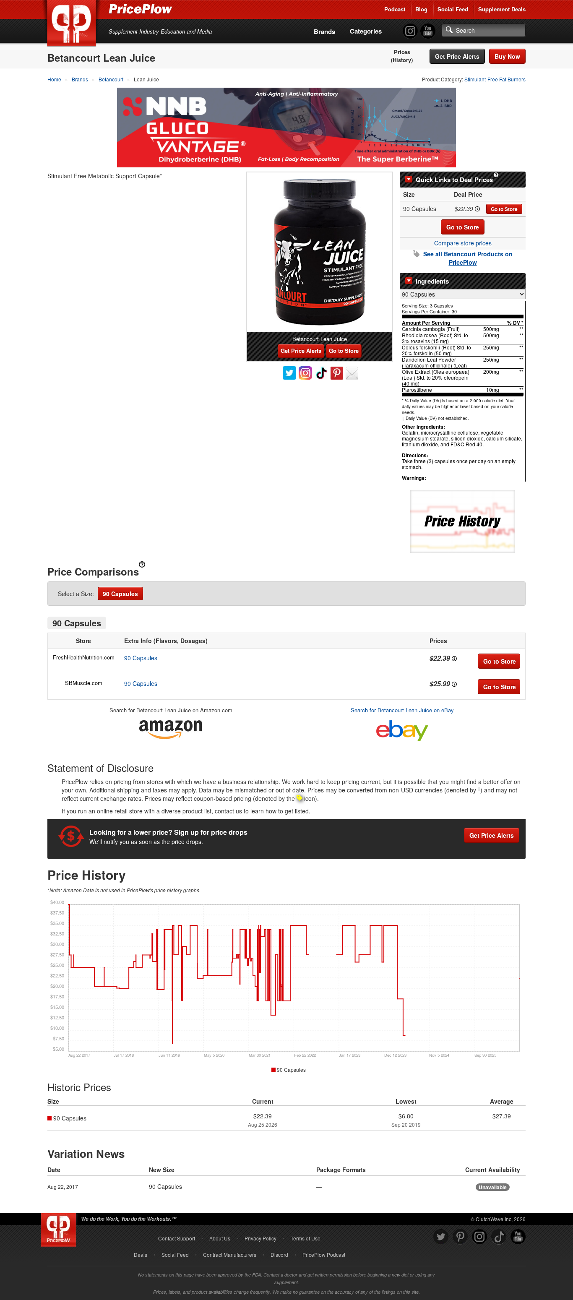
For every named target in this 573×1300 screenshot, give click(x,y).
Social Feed (453, 9)
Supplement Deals (502, 9)
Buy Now (507, 56)
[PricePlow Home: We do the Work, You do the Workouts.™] (73, 24)
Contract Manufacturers (229, 1254)
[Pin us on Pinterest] (460, 1237)
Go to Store (504, 209)
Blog (421, 9)
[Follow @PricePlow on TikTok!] (498, 1237)
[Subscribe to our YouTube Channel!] (427, 31)
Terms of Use (305, 1238)
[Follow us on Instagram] (479, 1237)
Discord (279, 1254)
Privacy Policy (260, 1238)
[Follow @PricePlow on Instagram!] (410, 31)
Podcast (394, 9)
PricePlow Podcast (323, 1254)
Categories (366, 31)
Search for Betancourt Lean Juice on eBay (402, 710)
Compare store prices (463, 243)
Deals (140, 1254)
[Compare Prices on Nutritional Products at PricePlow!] (60, 1228)
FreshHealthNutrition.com (84, 657)
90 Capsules (120, 593)
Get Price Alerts (457, 56)
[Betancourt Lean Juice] (319, 252)
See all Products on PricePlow (468, 258)
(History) (402, 60)
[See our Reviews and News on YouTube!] (518, 1237)
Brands (324, 31)
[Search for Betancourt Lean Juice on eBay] (402, 729)
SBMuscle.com (83, 683)
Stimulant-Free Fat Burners (495, 79)
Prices (402, 52)
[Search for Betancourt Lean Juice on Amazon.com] (170, 728)
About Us (219, 1238)
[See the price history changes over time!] (462, 520)
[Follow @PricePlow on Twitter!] (440, 1237)
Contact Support (176, 1238)
